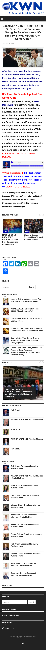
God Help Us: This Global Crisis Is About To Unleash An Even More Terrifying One (25, 340)
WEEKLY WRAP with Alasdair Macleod (27, 420)
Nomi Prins (15, 429)
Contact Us (8, 628)
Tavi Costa (15, 449)
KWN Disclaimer (10, 615)
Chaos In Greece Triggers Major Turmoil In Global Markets (33, 237)
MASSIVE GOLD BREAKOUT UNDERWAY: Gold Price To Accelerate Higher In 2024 (10, 239)
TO (18, 187)
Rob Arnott (15, 410)
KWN (5, 232)
